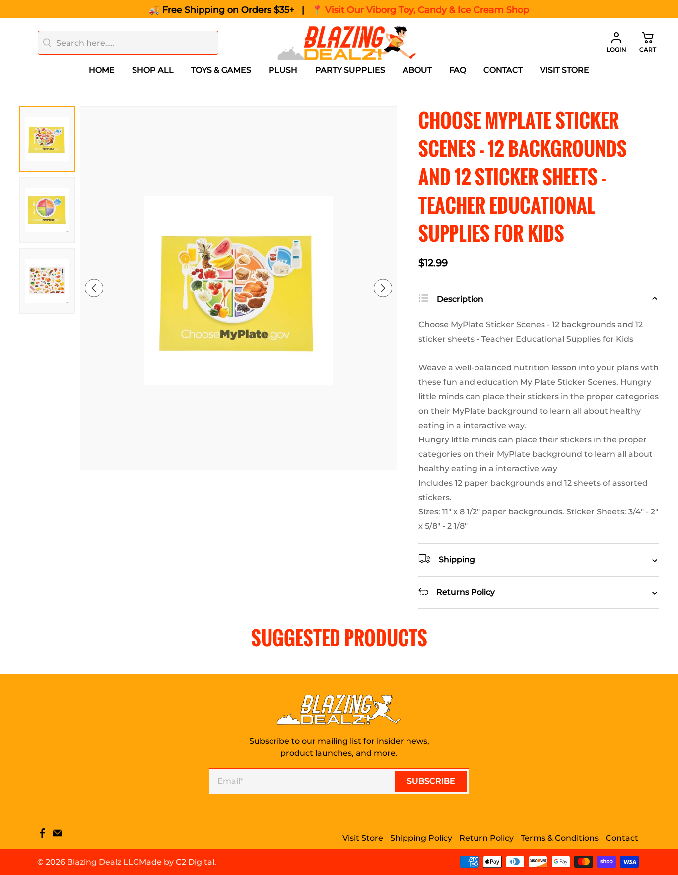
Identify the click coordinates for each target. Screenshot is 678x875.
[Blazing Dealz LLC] (346, 43)
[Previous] (94, 288)
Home (102, 69)
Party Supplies (350, 69)
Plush (283, 69)
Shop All (153, 69)
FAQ (457, 69)
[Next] (383, 288)
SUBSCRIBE (431, 781)
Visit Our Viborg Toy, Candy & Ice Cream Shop (427, 9)
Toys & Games (221, 69)
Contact (503, 69)
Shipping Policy (421, 838)
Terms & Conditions (560, 838)
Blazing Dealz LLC (103, 862)
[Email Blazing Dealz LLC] (57, 835)
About (417, 69)
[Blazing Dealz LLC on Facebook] (42, 835)
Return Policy (486, 838)
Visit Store (564, 69)
